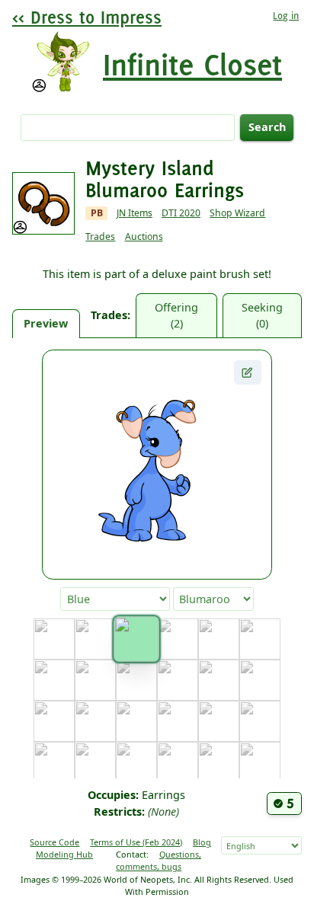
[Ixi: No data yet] (54, 762)
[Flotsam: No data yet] (54, 721)
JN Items (134, 212)
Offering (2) (176, 315)
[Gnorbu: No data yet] (136, 721)
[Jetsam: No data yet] (95, 762)
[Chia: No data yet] (54, 680)
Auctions (144, 236)
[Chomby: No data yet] (95, 680)
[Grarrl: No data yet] (177, 721)
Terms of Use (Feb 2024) (136, 842)
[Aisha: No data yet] (95, 639)
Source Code (54, 842)
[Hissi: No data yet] (259, 721)
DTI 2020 (181, 212)
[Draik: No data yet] (177, 680)
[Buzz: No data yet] (259, 639)
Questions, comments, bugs (158, 860)
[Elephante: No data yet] (218, 680)
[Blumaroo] (136, 639)
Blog (202, 842)
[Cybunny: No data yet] (136, 680)
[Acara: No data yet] (54, 639)
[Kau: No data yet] (218, 762)
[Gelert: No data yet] (95, 721)
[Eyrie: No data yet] (259, 680)
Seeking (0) (262, 315)
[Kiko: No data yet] (259, 762)
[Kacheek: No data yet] (177, 762)
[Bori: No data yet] (177, 639)
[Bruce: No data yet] (218, 639)
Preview (46, 323)
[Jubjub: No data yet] (136, 762)
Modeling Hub (64, 854)
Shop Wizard (237, 212)
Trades (100, 236)
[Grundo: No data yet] (218, 721)
